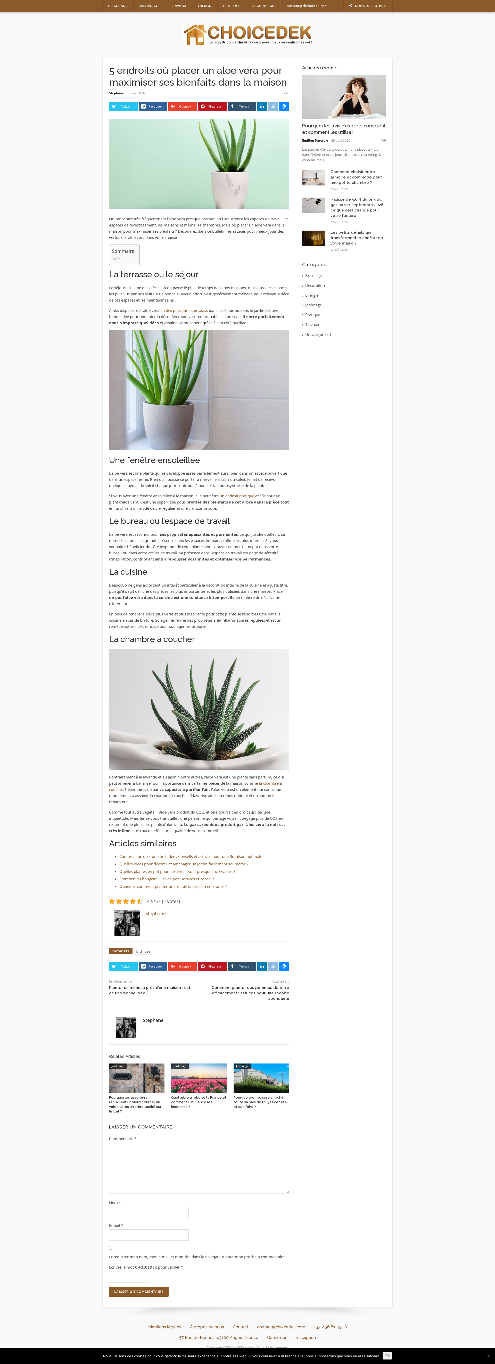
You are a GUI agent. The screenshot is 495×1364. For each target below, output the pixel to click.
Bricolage (118, 6)
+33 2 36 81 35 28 (330, 1327)
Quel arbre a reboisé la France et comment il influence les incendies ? (198, 1102)
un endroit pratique (237, 495)
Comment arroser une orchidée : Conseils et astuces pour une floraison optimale (190, 856)
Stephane (116, 93)
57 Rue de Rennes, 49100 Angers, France (218, 1337)
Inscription (306, 1337)
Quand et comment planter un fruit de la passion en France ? (173, 886)
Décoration (263, 6)
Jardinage (148, 6)
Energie (205, 6)
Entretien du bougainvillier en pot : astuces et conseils (166, 878)
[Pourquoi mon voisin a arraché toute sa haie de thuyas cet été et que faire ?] (261, 1077)
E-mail (116, 1225)
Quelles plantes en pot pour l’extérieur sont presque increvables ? (177, 871)
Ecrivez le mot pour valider (146, 1267)
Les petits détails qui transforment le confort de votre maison (357, 238)
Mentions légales (164, 1327)
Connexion (277, 1337)
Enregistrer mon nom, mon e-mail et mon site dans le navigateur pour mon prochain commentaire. (197, 1256)
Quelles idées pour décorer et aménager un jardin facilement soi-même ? (183, 863)
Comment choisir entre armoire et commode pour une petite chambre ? (356, 177)
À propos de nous (207, 1327)
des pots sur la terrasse (186, 310)
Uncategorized (318, 334)
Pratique (232, 6)
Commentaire (122, 1138)
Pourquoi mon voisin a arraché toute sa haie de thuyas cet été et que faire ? (260, 1102)
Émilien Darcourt (315, 140)
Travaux (178, 6)
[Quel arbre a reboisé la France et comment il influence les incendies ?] (199, 1077)
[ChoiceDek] (247, 34)
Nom (115, 1202)
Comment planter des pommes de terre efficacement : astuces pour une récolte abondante (250, 993)
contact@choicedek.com (306, 6)
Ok (387, 1355)
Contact (240, 1327)
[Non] (488, 1356)
